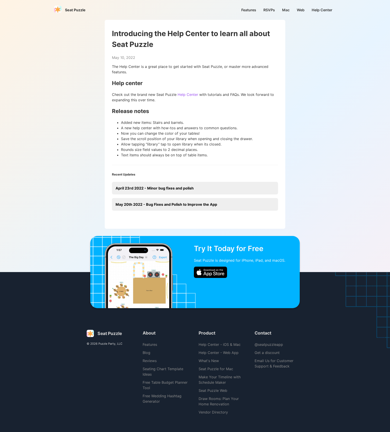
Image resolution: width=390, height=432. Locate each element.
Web (300, 10)
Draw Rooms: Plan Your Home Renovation (219, 401)
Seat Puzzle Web (213, 390)
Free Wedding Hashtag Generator (162, 399)
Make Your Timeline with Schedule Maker (220, 380)
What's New (209, 360)
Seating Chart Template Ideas (163, 372)
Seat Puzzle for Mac (216, 369)
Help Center (322, 10)
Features (248, 10)
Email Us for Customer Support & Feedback (274, 363)
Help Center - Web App (219, 352)
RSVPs (269, 10)
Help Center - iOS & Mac (220, 344)
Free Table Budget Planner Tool (165, 385)
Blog (146, 352)
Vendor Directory (213, 412)
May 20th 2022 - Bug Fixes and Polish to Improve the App (166, 204)
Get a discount (267, 352)
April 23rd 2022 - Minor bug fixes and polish (155, 188)
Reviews (150, 360)
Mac (286, 10)
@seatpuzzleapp (269, 344)
